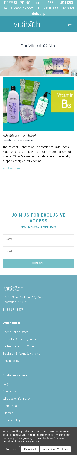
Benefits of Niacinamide (18, 140)
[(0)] (70, 24)
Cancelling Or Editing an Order (21, 339)
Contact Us (10, 391)
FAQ (5, 384)
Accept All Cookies (55, 449)
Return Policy (11, 361)
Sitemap (8, 413)
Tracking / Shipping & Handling (21, 353)
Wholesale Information (17, 398)
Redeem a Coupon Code (18, 346)
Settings (11, 449)
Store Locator (11, 406)
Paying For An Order (15, 332)
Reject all (30, 449)
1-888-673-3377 (13, 309)
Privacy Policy (11, 420)
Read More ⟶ (11, 168)
